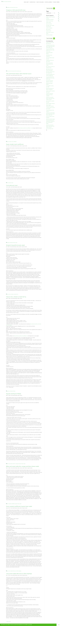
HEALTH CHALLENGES (40, 2)
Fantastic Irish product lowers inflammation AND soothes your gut (50, 98)
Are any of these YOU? (49, 128)
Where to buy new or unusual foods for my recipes (49, 64)
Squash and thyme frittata (13, 393)
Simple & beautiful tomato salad (15, 245)
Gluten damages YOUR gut (50, 103)
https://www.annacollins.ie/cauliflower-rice (21, 335)
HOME (25, 2)
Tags (47, 11)
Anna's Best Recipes (14, 11)
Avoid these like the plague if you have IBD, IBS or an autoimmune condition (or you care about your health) (50, 121)
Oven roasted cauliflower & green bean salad (19, 506)
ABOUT (27, 2)
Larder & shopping (49, 27)
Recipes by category (49, 34)
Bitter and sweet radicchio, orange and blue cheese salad (22, 466)
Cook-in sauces (48, 22)
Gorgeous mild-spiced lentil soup (15, 10)
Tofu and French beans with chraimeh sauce (18, 73)
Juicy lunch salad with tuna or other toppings (19, 573)
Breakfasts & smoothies (50, 19)
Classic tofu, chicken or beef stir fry (16, 297)
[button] (46, 130)
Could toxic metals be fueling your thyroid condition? (49, 94)
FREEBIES (58, 2)
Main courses (20, 11)
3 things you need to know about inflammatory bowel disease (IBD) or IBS (50, 46)
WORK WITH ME (32, 2)
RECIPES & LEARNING (48, 2)
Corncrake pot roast (11, 185)
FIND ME (54, 2)
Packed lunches (24, 575)
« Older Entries (8, 621)
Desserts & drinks (49, 23)
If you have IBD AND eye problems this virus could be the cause (50, 50)
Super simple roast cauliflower (15, 144)
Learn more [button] (30, 624)
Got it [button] (59, 624)
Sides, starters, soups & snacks (27, 11)
